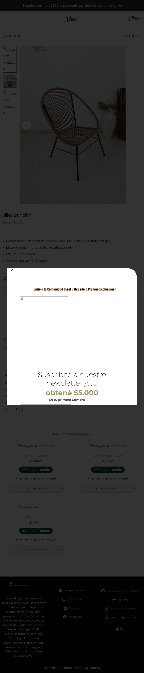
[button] (12, 270)
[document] (72, 336)
